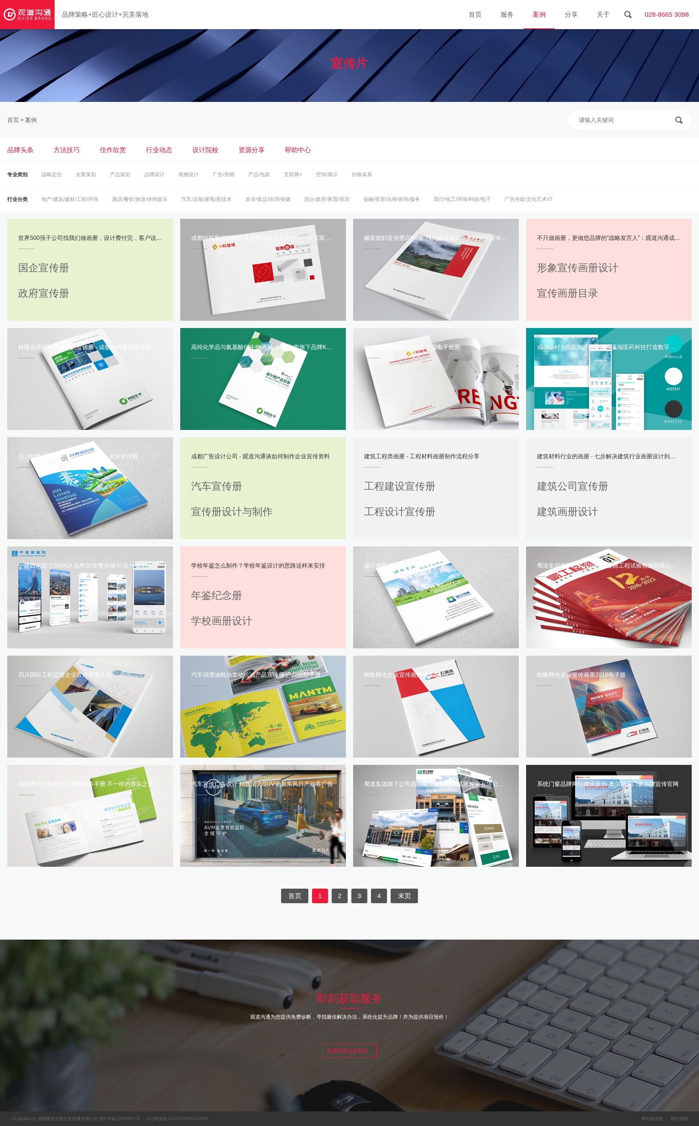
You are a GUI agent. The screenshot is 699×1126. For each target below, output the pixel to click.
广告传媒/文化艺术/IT (529, 199)
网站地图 (679, 1118)
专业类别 (17, 174)
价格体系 (362, 174)
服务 (507, 14)
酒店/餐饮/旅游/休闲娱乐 (139, 199)
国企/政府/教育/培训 (327, 199)
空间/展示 (327, 174)
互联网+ (293, 174)
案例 (539, 14)
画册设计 (188, 174)
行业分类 (17, 199)
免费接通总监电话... (349, 1051)
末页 (404, 896)
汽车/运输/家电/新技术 (206, 199)
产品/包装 (259, 174)
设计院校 (205, 150)
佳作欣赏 (113, 150)
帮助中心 (298, 150)
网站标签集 (652, 1118)
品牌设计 (154, 174)
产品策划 (120, 174)
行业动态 (159, 150)
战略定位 (52, 174)
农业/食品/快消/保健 (268, 199)
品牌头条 (20, 150)
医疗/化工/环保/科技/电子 (462, 199)
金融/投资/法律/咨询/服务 (391, 199)
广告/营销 (223, 174)
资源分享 (251, 150)
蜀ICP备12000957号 (119, 1118)
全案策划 (86, 174)
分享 (571, 14)
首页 (475, 14)
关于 (603, 14)
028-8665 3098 (667, 14)
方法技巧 (67, 150)
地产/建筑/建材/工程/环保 (70, 199)
